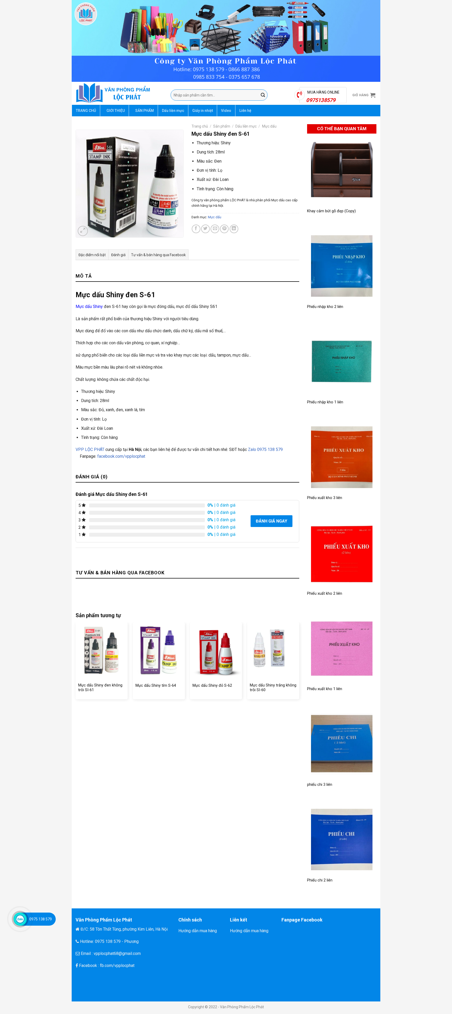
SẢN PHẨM (144, 110)
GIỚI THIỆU (115, 110)
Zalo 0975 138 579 (265, 449)
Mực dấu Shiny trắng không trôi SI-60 (273, 687)
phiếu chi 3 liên (319, 784)
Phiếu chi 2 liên (319, 880)
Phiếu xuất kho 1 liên (324, 689)
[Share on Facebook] (196, 229)
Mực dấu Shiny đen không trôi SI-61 (100, 687)
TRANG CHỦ (86, 110)
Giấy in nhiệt (202, 110)
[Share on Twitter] (205, 229)
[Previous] (76, 663)
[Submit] (262, 95)
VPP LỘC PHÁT (90, 449)
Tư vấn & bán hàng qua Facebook (158, 255)
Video (226, 110)
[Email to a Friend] (215, 229)
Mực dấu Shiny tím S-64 (155, 685)
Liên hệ (245, 110)
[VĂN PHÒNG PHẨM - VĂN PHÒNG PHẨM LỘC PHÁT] (119, 93)
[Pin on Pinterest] (224, 229)
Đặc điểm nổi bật (92, 255)
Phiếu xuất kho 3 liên (324, 498)
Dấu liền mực (173, 110)
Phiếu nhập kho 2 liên (325, 307)
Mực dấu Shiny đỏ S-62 (212, 685)
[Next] (299, 663)
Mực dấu (269, 126)
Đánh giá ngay (271, 521)
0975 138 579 (40, 919)
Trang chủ (199, 126)
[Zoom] (83, 231)
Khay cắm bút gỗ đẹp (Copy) (331, 211)
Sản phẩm (221, 126)
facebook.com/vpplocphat (121, 456)
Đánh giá (118, 255)
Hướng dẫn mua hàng (197, 930)
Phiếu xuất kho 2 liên (324, 593)
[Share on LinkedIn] (234, 229)
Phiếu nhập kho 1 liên (325, 402)
